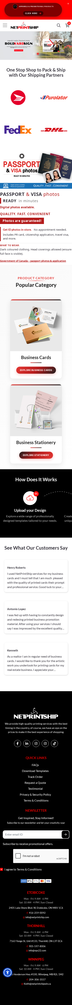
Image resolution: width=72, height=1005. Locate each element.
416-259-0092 (36, 912)
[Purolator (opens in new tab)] (54, 97)
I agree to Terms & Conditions (23, 869)
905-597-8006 (36, 946)
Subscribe (65, 834)
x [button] (68, 3)
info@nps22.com (36, 950)
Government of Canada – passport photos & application (33, 261)
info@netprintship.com (36, 917)
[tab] (34, 54)
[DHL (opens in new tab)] (54, 129)
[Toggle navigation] (5, 25)
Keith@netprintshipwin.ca (36, 983)
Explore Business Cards (36, 370)
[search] (58, 25)
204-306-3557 (36, 979)
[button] (7, 972)
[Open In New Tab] (36, 45)
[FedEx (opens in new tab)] (18, 129)
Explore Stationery (36, 455)
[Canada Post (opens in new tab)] (18, 97)
